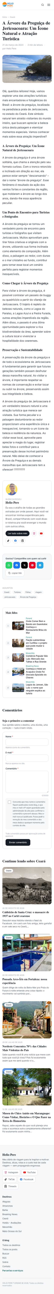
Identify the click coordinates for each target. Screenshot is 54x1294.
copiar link (17, 573)
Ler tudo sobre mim (17, 533)
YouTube (31, 1172)
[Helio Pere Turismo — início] (8, 5)
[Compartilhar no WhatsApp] (9, 565)
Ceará (12, 17)
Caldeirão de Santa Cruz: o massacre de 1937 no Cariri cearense (25, 914)
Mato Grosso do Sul (11, 1231)
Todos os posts (9, 1249)
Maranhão (7, 1227)
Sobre (5, 1262)
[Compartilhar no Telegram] (40, 565)
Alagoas (6, 1201)
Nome (9, 736)
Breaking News (9, 1214)
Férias (28, 592)
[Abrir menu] (49, 5)
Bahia (5, 1210)
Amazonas (7, 1205)
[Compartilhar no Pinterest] (32, 565)
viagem (38, 592)
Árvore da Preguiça (28, 597)
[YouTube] (41, 533)
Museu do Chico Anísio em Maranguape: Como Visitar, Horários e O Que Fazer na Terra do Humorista (26, 1117)
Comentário (12, 768)
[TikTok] (8, 540)
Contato (6, 1266)
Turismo (17, 592)
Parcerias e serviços (12, 1270)
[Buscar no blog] (42, 5)
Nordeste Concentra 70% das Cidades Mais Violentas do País (24, 1048)
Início (4, 17)
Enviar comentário (18, 842)
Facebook (28, 1179)
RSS (4, 1257)
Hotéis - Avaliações (11, 1222)
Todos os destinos (11, 1245)
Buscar (5, 1253)
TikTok (11, 1179)
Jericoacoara (9, 597)
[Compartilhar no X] (24, 565)
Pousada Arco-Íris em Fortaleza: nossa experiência (24, 981)
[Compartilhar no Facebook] (16, 565)
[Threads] (22, 540)
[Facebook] (15, 540)
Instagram (13, 1172)
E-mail (9, 752)
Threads (12, 1186)
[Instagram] (34, 533)
